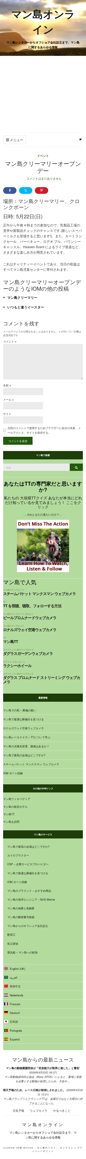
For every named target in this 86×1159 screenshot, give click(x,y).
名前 (7, 385)
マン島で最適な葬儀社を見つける (23, 719)
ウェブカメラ (38, 1110)
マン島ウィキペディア (16, 799)
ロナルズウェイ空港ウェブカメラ (29, 629)
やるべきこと (19, 661)
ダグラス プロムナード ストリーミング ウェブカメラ (41, 680)
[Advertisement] (43, 94)
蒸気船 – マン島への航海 (22, 952)
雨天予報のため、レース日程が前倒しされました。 (34, 1090)
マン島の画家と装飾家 (20, 908)
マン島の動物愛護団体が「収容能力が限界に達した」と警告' (43, 1068)
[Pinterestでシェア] (41, 190)
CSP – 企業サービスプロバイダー (28, 864)
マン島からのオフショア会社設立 (27, 926)
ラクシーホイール (17, 665)
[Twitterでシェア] (25, 190)
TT (4, 601)
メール (8, 399)
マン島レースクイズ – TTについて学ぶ (26, 737)
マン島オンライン (43, 21)
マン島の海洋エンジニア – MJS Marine (31, 899)
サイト (7, 414)
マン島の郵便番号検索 (20, 917)
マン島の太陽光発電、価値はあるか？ (26, 746)
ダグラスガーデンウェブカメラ (28, 653)
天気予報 (18, 1110)
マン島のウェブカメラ (13, 589)
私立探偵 (12, 944)
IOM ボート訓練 (13, 773)
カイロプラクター (18, 855)
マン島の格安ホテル (15, 807)
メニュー (16, 139)
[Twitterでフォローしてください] (80, 139)
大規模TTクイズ (33, 497)
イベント (43, 155)
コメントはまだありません (44, 178)
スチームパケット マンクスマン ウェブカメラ (39, 593)
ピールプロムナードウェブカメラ (29, 617)
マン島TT (10, 641)
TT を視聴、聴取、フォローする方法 (32, 605)
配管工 (11, 935)
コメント (9, 341)
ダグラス (7, 649)
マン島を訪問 (11, 822)
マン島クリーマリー (22, 297)
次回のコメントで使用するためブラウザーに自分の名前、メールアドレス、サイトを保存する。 (44, 430)
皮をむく (29, 613)
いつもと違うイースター (25, 307)
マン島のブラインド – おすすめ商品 (29, 891)
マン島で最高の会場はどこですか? (24, 755)
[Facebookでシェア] (9, 190)
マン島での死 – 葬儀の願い (19, 710)
